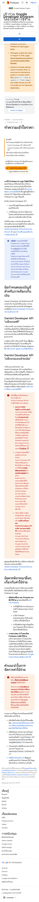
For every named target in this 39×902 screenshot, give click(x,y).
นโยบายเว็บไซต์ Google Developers (18, 775)
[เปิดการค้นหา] (22, 2)
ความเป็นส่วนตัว (15, 889)
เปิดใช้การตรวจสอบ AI (16, 758)
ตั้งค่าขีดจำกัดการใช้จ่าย (20, 728)
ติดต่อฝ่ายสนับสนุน (8, 837)
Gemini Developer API (18, 168)
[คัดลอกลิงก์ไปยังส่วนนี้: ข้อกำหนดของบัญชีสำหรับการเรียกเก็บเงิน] (11, 295)
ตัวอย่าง (4, 801)
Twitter (4, 824)
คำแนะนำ (4, 794)
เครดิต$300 (17, 249)
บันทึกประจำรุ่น (7, 847)
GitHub (4, 808)
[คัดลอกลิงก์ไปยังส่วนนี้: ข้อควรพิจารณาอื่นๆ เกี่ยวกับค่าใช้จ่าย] (30, 582)
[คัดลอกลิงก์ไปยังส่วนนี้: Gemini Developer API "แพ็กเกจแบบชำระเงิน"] (6, 362)
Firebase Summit (7, 821)
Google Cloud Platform (9, 878)
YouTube (4, 828)
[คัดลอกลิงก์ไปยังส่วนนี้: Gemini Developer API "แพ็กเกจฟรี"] (21, 322)
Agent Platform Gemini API (18, 171)
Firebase (7, 120)
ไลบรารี (4, 805)
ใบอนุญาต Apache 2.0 (8, 773)
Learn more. (15, 88)
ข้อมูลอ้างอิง (5, 798)
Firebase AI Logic (12, 122)
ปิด (19, 34)
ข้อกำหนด (5, 889)
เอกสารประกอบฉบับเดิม (9, 854)
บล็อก (4, 817)
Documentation (18, 120)
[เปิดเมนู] (3, 2)
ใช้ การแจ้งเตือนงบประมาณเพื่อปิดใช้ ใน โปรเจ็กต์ (19, 702)
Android (4, 868)
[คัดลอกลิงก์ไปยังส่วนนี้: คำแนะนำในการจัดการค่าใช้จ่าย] (28, 670)
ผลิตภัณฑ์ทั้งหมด (7, 882)
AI (21, 122)
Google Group (7, 844)
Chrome (4, 871)
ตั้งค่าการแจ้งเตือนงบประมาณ (22, 726)
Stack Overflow (7, 841)
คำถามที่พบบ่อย (7, 851)
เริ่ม (19, 39)
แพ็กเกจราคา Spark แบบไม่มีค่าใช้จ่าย (19, 349)
